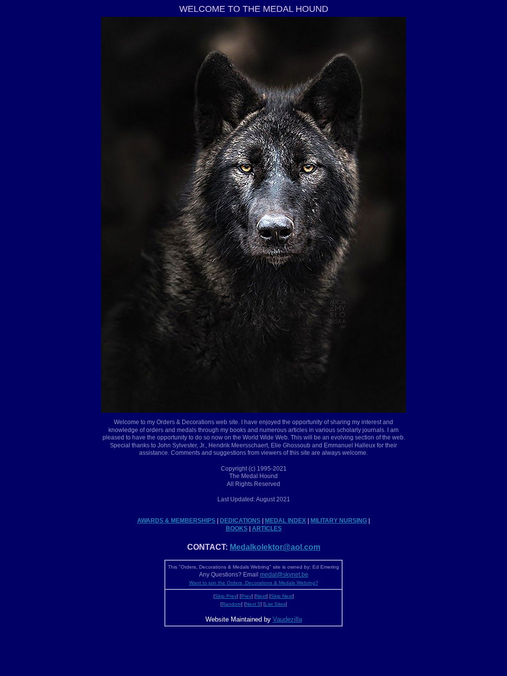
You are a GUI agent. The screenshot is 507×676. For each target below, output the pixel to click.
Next (261, 596)
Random (231, 604)
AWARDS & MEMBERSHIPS (176, 520)
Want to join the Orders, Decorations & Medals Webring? (253, 582)
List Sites (275, 604)
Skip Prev (226, 596)
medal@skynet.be (284, 574)
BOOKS (237, 528)
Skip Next (282, 596)
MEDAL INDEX (285, 520)
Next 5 (253, 604)
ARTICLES (267, 528)
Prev (246, 596)
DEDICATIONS (240, 520)
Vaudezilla (287, 619)
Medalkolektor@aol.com (275, 547)
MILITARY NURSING (338, 520)
